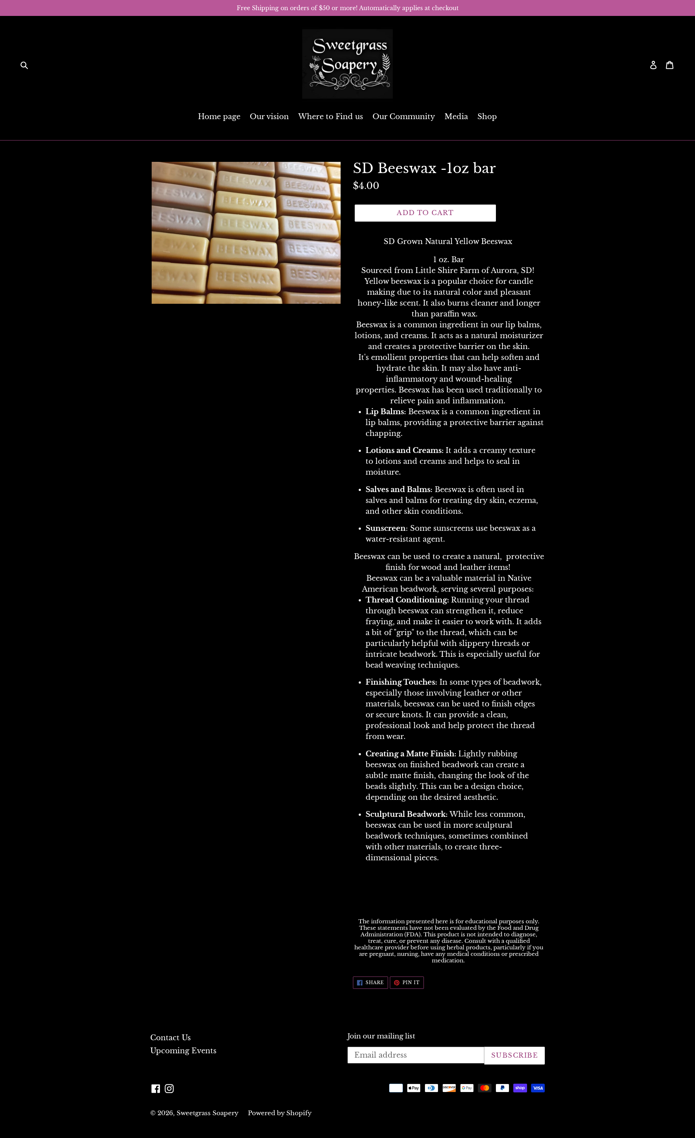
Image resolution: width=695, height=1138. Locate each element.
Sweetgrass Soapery (208, 1113)
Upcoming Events (183, 1050)
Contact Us (170, 1037)
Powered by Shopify (280, 1113)
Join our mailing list (381, 1036)
